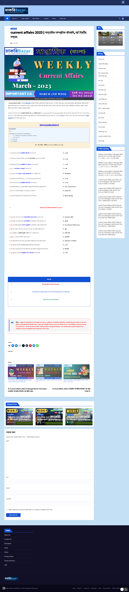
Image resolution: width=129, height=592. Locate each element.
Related (15, 141)
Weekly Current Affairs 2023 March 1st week (26, 135)
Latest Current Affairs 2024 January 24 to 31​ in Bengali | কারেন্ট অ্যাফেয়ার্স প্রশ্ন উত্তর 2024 (110, 232)
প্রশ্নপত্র (46, 18)
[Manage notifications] (3, 588)
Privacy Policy (9, 556)
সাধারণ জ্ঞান (101, 94)
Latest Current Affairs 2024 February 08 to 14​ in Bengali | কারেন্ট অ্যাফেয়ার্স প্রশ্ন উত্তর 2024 (110, 215)
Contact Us (7, 539)
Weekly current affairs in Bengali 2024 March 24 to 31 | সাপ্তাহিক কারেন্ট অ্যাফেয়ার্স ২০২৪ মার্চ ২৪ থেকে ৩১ (110, 164)
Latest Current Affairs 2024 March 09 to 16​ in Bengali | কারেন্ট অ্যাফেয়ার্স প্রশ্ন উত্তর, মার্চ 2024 (110, 181)
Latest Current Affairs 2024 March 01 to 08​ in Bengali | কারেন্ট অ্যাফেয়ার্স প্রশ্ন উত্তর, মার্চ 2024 (110, 190)
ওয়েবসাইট (8, 499)
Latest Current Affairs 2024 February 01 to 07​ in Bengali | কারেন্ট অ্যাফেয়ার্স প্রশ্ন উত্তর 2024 (110, 224)
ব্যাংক (99, 118)
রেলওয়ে (100, 127)
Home (6, 552)
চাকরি (5, 565)
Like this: (15, 139)
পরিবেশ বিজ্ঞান (101, 76)
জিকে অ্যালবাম (36, 18)
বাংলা (99, 80)
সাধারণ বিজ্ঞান (101, 99)
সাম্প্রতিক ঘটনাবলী (13, 28)
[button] (119, 18)
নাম (7, 477)
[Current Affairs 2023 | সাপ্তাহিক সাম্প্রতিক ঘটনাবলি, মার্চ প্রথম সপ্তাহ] (49, 371)
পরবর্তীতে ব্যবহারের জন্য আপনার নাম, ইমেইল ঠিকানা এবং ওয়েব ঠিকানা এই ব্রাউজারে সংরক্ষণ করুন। (30, 509)
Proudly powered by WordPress (12, 588)
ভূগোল (118, 32)
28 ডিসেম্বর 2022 (110, 40)
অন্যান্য (100, 59)
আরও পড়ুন (18, 137)
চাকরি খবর (14, 18)
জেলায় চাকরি (101, 104)
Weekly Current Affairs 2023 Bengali (20, 133)
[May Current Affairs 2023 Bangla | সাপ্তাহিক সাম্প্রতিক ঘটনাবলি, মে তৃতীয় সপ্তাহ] (77, 371)
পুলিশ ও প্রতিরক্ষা (102, 108)
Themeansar (35, 588)
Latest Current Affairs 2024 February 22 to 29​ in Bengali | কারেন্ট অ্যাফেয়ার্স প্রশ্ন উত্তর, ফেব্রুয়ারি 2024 (110, 198)
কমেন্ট (7, 441)
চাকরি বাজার (27, 103)
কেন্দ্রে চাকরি (101, 64)
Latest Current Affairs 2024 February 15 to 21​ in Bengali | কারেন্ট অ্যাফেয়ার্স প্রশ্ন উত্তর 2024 (110, 207)
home (6, 548)
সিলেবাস (54, 18)
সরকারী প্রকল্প (63, 18)
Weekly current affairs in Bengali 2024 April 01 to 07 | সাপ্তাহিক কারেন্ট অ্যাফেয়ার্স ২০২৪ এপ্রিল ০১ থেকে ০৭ (110, 156)
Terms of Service (9, 560)
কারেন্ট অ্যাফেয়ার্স (25, 18)
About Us (7, 535)
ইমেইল (8, 488)
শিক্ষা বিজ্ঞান (101, 90)
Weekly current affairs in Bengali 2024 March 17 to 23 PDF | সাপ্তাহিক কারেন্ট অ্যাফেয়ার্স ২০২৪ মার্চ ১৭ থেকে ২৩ (110, 173)
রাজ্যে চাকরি (101, 122)
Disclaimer (7, 543)
